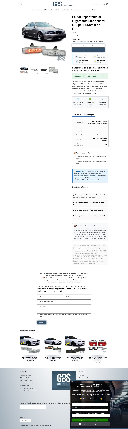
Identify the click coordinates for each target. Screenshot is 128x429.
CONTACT (82, 375)
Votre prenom (75, 402)
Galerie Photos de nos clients (28, 391)
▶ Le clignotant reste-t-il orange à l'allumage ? (89, 210)
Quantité (74, 32)
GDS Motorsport (26, 425)
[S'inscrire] (44, 407)
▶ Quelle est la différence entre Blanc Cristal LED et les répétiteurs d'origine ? (89, 196)
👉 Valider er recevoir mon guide (90, 420)
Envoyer (41, 322)
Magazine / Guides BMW (26, 375)
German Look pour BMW (26, 388)
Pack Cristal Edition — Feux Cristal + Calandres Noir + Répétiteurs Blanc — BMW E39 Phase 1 (98, 359)
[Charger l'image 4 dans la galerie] (53, 69)
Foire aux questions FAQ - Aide (28, 383)
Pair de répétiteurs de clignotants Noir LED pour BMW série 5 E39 (53, 358)
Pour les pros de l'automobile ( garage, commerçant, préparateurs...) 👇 (90, 413)
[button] (21, 4)
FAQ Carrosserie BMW (26, 380)
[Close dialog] (126, 381)
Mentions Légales (84, 378)
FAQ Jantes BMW (24, 378)
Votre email (74, 407)
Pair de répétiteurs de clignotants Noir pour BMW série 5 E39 (75, 358)
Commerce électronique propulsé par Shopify (41, 425)
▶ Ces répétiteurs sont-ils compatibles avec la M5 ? (89, 204)
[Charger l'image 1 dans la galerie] (24, 69)
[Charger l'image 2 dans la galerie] (34, 69)
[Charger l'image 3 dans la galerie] (44, 69)
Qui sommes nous (24, 385)
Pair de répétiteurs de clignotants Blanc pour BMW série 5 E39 (30, 358)
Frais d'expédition (84, 41)
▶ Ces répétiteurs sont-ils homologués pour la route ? (89, 217)
